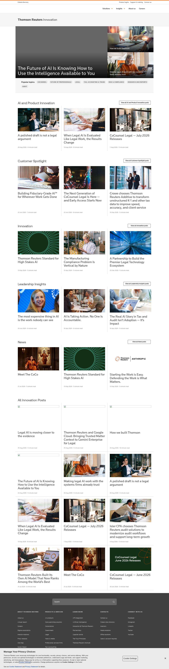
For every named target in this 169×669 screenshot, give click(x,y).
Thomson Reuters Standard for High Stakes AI (38, 260)
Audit (24, 86)
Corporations (49, 626)
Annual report (22, 622)
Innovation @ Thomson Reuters (83, 626)
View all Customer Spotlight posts (137, 161)
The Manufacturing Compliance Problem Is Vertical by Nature (79, 262)
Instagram (131, 622)
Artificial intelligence (80, 622)
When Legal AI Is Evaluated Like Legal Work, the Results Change (83, 138)
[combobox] (81, 602)
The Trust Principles (79, 639)
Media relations (105, 630)
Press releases (22, 639)
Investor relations (23, 635)
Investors (103, 626)
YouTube (131, 635)
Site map (21, 643)
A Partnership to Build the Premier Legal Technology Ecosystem (127, 262)
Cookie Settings (24, 662)
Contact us (103, 618)
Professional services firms (54, 643)
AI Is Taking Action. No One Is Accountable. (83, 318)
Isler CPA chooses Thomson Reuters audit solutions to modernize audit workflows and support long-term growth (130, 531)
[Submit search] (114, 602)
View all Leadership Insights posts (137, 284)
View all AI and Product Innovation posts (135, 103)
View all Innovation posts (139, 226)
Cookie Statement (15, 667)
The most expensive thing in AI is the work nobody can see (38, 318)
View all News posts (139, 342)
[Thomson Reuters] (130, 177)
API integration (78, 618)
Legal (77, 82)
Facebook (131, 618)
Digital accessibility (24, 630)
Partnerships (77, 630)
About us (21, 618)
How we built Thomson (120, 48)
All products (49, 618)
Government (49, 630)
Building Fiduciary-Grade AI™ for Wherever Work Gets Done (37, 195)
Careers (20, 626)
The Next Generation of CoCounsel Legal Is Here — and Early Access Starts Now (83, 196)
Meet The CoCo (28, 374)
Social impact (22, 647)
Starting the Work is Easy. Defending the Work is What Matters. (128, 378)
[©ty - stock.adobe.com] (130, 300)
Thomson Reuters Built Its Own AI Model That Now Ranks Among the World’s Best (38, 578)
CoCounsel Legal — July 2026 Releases (129, 137)
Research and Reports (137, 82)
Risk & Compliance (116, 82)
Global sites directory (107, 622)
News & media (50, 639)
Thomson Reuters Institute (81, 643)
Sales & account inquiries (108, 639)
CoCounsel (42, 82)
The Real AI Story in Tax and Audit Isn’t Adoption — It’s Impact (128, 320)
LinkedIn (130, 626)
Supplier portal (78, 635)
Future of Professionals (61, 82)
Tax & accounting (50, 647)
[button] (108, 8)
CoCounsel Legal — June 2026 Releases (130, 576)
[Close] (165, 658)
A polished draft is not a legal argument (37, 137)
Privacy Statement (32, 667)
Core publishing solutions (53, 622)
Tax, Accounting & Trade (94, 82)
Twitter (130, 630)
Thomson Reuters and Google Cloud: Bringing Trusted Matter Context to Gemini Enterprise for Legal (84, 437)
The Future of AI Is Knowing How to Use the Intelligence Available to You (56, 70)
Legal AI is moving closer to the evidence (36, 434)
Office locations (105, 635)
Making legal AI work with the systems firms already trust (126, 73)
